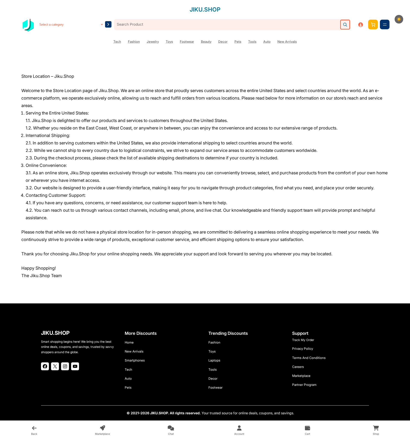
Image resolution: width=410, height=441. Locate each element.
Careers (298, 367)
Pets (237, 42)
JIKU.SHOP (205, 9)
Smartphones (135, 360)
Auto (267, 42)
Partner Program (304, 385)
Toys (169, 42)
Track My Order (303, 340)
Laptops (214, 360)
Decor (223, 42)
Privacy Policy (302, 349)
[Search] (345, 24)
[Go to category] (108, 24)
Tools (252, 42)
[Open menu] (384, 24)
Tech (117, 42)
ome (130, 342)
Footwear (187, 42)
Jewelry (153, 42)
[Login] (360, 24)
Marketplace (301, 376)
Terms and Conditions (309, 358)
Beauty (206, 42)
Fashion (134, 42)
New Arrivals (287, 42)
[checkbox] (399, 19)
